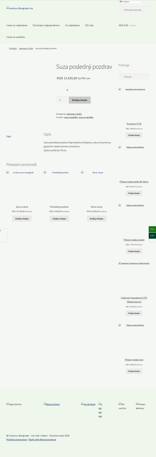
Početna (13, 48)
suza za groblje (86, 117)
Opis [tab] (8, 136)
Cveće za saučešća (15, 36)
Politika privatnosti (16, 439)
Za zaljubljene (72, 25)
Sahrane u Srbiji (26, 48)
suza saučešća (71, 117)
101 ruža (89, 25)
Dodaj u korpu (79, 99)
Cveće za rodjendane (16, 25)
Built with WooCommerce (42, 439)
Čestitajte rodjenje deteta (46, 25)
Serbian (125, 2)
